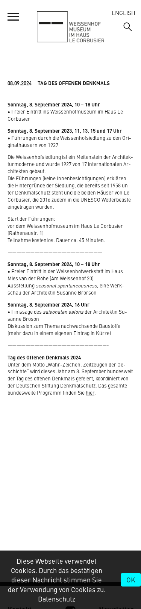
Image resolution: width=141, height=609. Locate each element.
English (123, 12)
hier (90, 392)
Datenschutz (56, 598)
